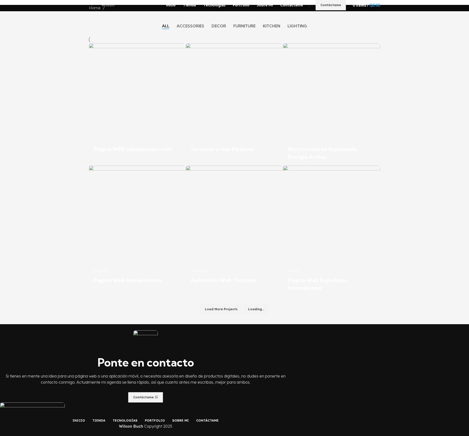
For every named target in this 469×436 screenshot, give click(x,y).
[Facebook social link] (134, 389)
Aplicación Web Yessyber (223, 280)
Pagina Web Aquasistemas (128, 280)
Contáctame (330, 5)
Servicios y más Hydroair (223, 149)
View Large (180, 48)
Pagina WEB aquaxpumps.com (133, 149)
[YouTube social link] (151, 389)
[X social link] (140, 389)
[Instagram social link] (146, 389)
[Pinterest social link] (157, 389)
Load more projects (221, 309)
